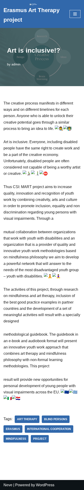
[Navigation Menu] (75, 14)
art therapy (27, 419)
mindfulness (16, 438)
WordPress (45, 485)
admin (16, 64)
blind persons (55, 419)
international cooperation (49, 429)
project (39, 438)
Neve (8, 485)
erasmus (13, 429)
